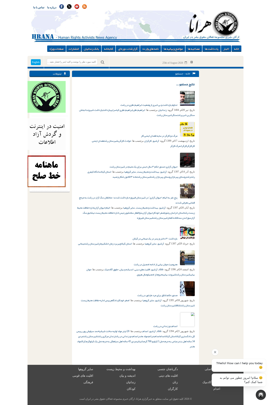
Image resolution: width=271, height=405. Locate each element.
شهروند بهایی (169, 274)
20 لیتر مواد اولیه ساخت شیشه (114, 331)
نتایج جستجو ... (185, 84)
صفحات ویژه (57, 49)
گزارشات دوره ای (127, 49)
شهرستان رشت (164, 115)
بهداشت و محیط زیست (148, 171)
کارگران (148, 140)
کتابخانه (108, 49)
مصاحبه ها (194, 49)
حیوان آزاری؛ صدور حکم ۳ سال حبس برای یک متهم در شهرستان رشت (144, 166)
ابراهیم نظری (139, 110)
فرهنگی (88, 382)
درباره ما (51, 7)
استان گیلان (105, 171)
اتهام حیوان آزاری (102, 207)
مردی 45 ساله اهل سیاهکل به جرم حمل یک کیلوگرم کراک (109, 341)
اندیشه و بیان (126, 269)
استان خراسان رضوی (174, 212)
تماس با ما (38, 7)
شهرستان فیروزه (145, 217)
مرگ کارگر (175, 145)
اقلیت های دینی (142, 269)
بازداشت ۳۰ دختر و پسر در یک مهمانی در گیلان (155, 238)
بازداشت (107, 110)
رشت (180, 115)
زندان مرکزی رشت (106, 336)
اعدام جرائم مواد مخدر (149, 336)
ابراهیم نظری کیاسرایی (122, 110)
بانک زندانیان (91, 49)
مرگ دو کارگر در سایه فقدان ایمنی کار (159, 135)
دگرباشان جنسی (168, 369)
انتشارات (74, 49)
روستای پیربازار (179, 176)
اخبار (226, 49)
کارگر (189, 145)
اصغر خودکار (123, 300)
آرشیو (156, 140)
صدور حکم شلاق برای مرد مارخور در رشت (157, 295)
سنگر (175, 115)
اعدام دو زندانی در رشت (165, 326)
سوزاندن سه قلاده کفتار (179, 217)
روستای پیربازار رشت (161, 176)
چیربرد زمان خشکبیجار (110, 243)
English (36, 62)
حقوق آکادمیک (111, 269)
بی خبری (185, 115)
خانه (236, 49)
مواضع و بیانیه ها (173, 49)
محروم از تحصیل (155, 274)
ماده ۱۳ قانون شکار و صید (124, 176)
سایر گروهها (130, 171)
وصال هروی (142, 274)
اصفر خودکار (159, 212)
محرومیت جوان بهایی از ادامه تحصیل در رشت (156, 264)
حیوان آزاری (147, 212)
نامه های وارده (150, 49)
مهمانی (81, 243)
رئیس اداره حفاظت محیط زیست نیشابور (106, 212)
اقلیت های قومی (82, 375)
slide (161, 269)
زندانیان (162, 110)
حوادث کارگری (124, 140)
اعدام (145, 331)
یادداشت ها (211, 49)
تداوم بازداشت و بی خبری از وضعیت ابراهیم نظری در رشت (149, 104)
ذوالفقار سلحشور (133, 212)
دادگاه (114, 300)
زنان (175, 382)
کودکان (131, 388)
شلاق (178, 305)
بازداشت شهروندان (93, 110)
